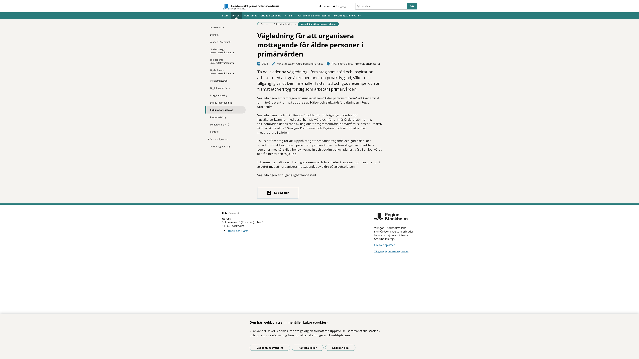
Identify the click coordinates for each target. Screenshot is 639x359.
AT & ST (289, 15)
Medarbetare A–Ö (219, 124)
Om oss (236, 15)
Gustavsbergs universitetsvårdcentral (222, 51)
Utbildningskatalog (220, 146)
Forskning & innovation (347, 15)
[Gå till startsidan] (251, 6)
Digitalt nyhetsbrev (220, 88)
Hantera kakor (308, 347)
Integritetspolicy (218, 95)
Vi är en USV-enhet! (220, 42)
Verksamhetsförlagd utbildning (262, 15)
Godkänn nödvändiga (269, 347)
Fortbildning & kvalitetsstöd (314, 15)
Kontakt (214, 131)
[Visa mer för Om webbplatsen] (207, 139)
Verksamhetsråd (218, 80)
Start (225, 15)
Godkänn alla (340, 347)
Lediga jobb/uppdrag (221, 102)
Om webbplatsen (219, 139)
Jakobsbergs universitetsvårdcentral (222, 61)
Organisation (217, 27)
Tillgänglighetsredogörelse (391, 251)
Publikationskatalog (221, 110)
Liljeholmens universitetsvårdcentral (222, 72)
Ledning (214, 34)
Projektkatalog (218, 117)
